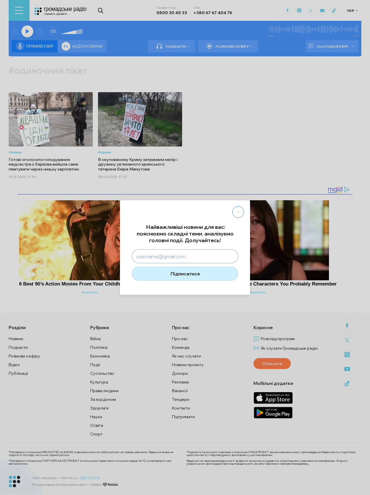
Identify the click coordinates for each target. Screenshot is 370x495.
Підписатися (185, 274)
